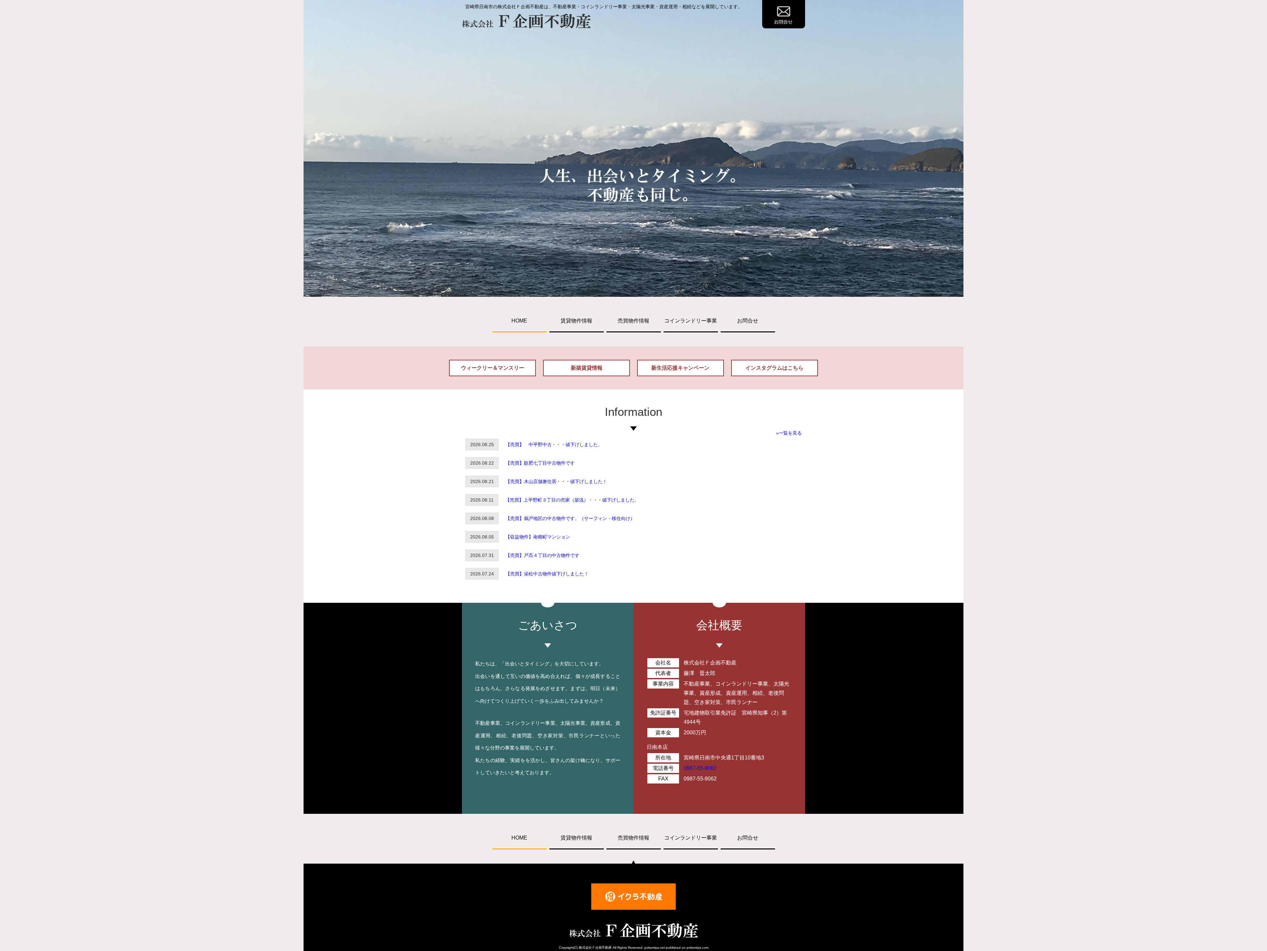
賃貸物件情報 (576, 320)
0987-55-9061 (700, 768)
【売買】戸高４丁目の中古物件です (542, 555)
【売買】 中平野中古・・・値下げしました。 (553, 444)
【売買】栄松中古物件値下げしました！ (547, 573)
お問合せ (747, 320)
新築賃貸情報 (586, 368)
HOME (519, 320)
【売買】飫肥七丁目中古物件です (540, 463)
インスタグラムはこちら (774, 368)
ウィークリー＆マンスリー (492, 368)
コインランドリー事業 (690, 320)
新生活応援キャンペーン (680, 368)
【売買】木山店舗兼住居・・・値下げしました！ (556, 481)
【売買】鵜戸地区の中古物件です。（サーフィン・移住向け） (570, 518)
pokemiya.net (654, 947)
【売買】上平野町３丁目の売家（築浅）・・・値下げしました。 (572, 500)
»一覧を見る (789, 433)
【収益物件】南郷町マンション (537, 536)
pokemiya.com (697, 947)
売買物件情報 (633, 320)
